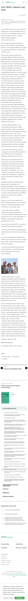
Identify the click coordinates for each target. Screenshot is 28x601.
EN (26, 2)
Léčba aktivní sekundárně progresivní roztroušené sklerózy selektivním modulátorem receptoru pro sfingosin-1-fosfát (14, 480)
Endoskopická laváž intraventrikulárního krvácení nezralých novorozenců (14, 452)
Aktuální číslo (6, 492)
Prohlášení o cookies (5, 562)
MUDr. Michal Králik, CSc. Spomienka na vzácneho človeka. (14, 467)
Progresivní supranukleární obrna (12, 369)
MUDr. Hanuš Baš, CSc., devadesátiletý (12, 474)
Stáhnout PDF (23, 15)
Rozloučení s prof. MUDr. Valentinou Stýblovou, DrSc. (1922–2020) (15, 472)
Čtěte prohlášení (10, 574)
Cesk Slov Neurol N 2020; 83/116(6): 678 (17, 22)
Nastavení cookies (5, 564)
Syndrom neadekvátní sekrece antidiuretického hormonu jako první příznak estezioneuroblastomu (14, 442)
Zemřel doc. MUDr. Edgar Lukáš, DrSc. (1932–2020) (14, 463)
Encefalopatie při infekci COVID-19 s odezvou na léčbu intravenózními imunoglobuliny (15, 436)
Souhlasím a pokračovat (20, 598)
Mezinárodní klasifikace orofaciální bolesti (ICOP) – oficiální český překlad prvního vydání (14, 415)
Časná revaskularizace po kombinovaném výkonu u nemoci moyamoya (14, 449)
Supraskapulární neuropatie (9, 417)
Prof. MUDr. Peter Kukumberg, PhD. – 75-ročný (13, 477)
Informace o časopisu (8, 496)
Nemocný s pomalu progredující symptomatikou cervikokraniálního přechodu (14, 439)
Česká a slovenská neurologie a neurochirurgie (10, 485)
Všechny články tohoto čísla (9, 408)
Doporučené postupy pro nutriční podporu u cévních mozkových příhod (14, 459)
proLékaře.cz (7, 2)
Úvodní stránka (5, 544)
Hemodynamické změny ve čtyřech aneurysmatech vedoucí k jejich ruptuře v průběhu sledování (14, 425)
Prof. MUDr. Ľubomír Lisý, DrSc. (10, 469)
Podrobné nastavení (8, 598)
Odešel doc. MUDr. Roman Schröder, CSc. (12, 461)
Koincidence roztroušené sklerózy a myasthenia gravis (14, 445)
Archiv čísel (5, 488)
